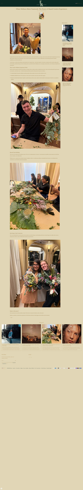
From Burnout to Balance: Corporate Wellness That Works (67, 44)
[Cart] (81, 3)
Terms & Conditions (25, 368)
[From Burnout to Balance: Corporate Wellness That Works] (67, 33)
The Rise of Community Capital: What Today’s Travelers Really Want (67, 64)
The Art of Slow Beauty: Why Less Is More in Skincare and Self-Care (67, 84)
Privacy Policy (14, 362)
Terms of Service (4, 363)
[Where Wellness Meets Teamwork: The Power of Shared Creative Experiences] (51, 333)
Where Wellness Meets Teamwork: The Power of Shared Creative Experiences (51, 345)
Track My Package (43, 368)
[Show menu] (2, 3)
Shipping (21, 368)
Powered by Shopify (48, 368)
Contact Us (14, 368)
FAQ (35, 368)
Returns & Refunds (31, 368)
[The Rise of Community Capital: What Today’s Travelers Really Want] (67, 54)
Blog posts (41, 322)
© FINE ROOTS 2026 (9, 368)
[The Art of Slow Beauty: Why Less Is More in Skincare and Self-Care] (67, 74)
